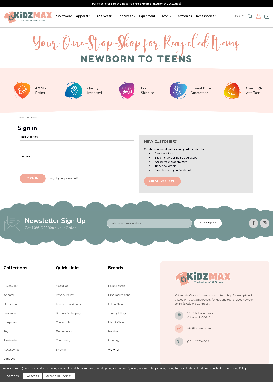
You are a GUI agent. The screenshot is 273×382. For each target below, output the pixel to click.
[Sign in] (258, 16)
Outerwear (103, 16)
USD (237, 16)
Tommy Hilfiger (118, 313)
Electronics (183, 16)
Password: (26, 156)
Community (63, 341)
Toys (165, 16)
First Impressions (119, 295)
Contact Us (63, 322)
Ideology (113, 341)
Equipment (147, 16)
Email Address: (29, 137)
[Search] (250, 16)
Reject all (32, 376)
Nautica (113, 331)
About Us (62, 286)
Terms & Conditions (68, 304)
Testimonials (64, 331)
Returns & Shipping (68, 313)
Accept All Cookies (59, 376)
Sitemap (61, 350)
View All (9, 359)
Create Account (162, 181)
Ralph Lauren (116, 286)
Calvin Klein (115, 304)
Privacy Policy (65, 295)
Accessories (205, 16)
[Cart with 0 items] (266, 16)
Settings (13, 376)
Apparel (82, 16)
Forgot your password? (63, 178)
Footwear (125, 16)
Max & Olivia (116, 322)
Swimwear (64, 16)
